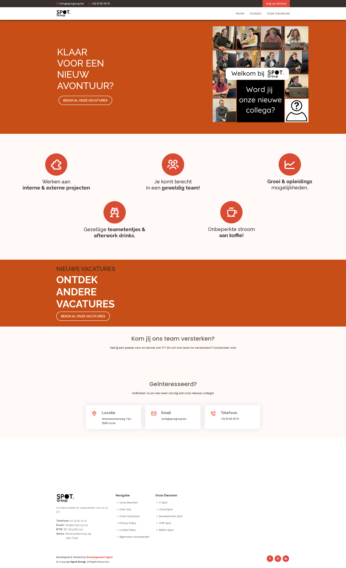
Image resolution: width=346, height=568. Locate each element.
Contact (255, 13)
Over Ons (125, 509)
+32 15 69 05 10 (230, 419)
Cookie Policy (127, 530)
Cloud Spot (166, 509)
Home (240, 13)
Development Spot (171, 516)
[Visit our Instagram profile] (278, 558)
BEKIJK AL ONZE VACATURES (85, 100)
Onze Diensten (128, 502)
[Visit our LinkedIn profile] (286, 558)
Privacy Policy (127, 523)
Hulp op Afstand (276, 3)
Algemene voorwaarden (134, 537)
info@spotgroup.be (76, 525)
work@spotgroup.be (173, 419)
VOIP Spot (165, 523)
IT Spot (163, 502)
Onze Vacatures (278, 13)
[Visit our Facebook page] (270, 558)
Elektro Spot (166, 530)
